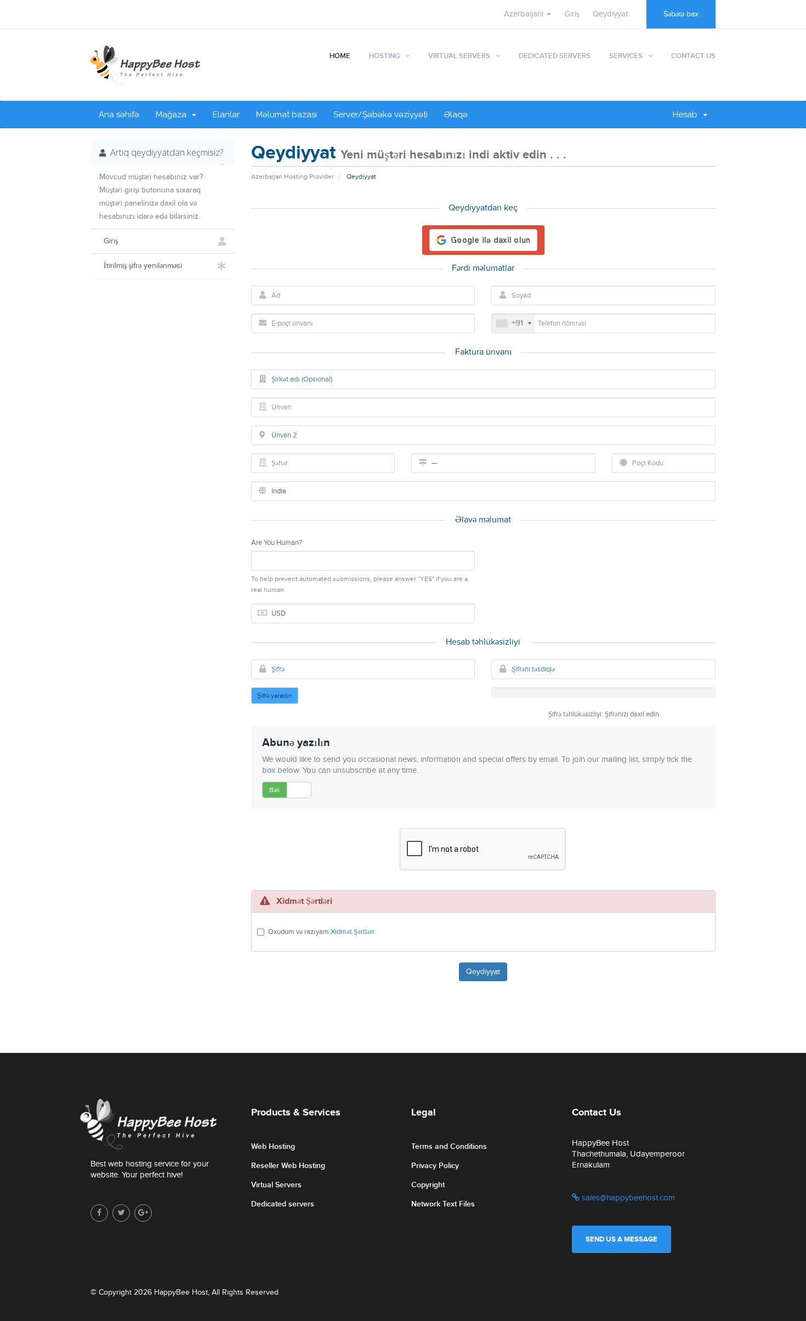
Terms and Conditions (449, 1146)
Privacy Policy (435, 1165)
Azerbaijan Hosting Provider (292, 176)
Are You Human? (276, 542)
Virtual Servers (459, 56)
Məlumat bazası (286, 114)
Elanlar (226, 114)
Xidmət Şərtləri (352, 931)
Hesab (687, 114)
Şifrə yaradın (274, 695)
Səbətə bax (681, 14)
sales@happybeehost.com (627, 1198)
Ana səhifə (119, 114)
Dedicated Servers (555, 56)
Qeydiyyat (610, 14)
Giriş (572, 14)
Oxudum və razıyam (321, 931)
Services (626, 56)
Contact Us (693, 56)
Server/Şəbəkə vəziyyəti (380, 114)
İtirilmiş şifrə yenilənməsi (140, 265)
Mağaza (173, 114)
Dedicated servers (282, 1204)
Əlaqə (456, 114)
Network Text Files (443, 1204)
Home (340, 56)
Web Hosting (273, 1146)
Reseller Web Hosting (288, 1165)
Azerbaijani (525, 14)
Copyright (428, 1184)
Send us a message (621, 1239)
